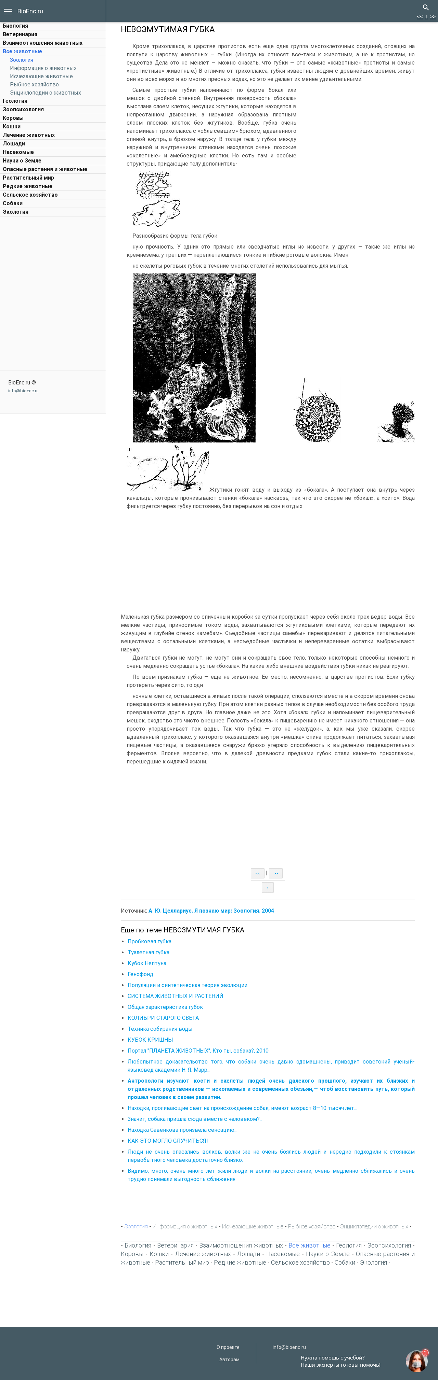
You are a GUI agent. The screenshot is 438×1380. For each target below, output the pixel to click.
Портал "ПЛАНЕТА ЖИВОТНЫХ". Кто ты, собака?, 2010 (198, 1050)
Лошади (14, 143)
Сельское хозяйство (30, 195)
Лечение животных (29, 135)
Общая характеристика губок (165, 1007)
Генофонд (140, 974)
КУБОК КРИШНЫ (150, 1040)
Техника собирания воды (160, 1029)
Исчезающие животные (41, 76)
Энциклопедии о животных (45, 92)
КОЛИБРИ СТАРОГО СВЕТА (163, 1018)
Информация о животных (43, 68)
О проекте (228, 1347)
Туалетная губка (148, 952)
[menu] (8, 11)
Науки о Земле (22, 160)
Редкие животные (27, 186)
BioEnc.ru (30, 11)
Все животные (22, 51)
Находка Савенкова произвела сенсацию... (182, 1130)
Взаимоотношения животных (42, 43)
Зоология (21, 60)
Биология (15, 26)
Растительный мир (28, 177)
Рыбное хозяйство (34, 84)
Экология (15, 212)
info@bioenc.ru (23, 390)
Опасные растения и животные (45, 169)
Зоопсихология (23, 109)
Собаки (13, 203)
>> (433, 16)
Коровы (13, 118)
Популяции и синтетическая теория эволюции (187, 985)
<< (420, 16)
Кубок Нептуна (147, 963)
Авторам (229, 1359)
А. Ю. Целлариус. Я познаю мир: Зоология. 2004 (211, 910)
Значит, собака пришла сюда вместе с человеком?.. (195, 1119)
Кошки (12, 126)
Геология (15, 101)
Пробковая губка (149, 941)
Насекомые (18, 152)
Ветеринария (20, 34)
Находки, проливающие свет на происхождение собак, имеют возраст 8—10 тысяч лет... (242, 1108)
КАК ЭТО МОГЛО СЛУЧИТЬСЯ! (168, 1141)
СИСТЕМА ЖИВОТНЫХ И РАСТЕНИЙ (175, 996)
